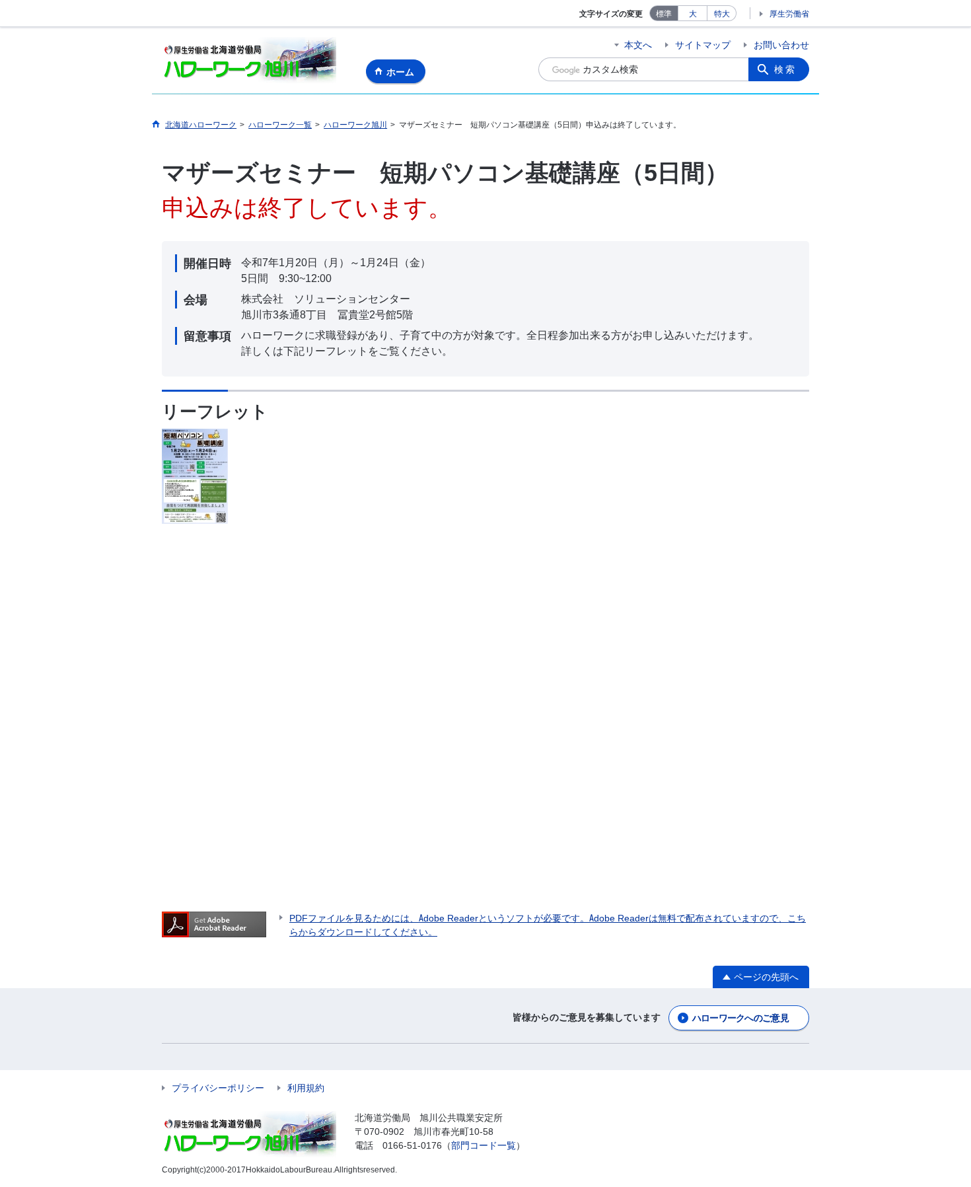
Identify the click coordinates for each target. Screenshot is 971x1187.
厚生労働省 (789, 13)
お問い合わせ (781, 45)
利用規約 (305, 1088)
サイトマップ (703, 45)
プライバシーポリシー (218, 1088)
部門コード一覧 (483, 1145)
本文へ (638, 45)
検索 (785, 69)
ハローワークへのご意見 (740, 1018)
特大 (722, 13)
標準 (664, 13)
